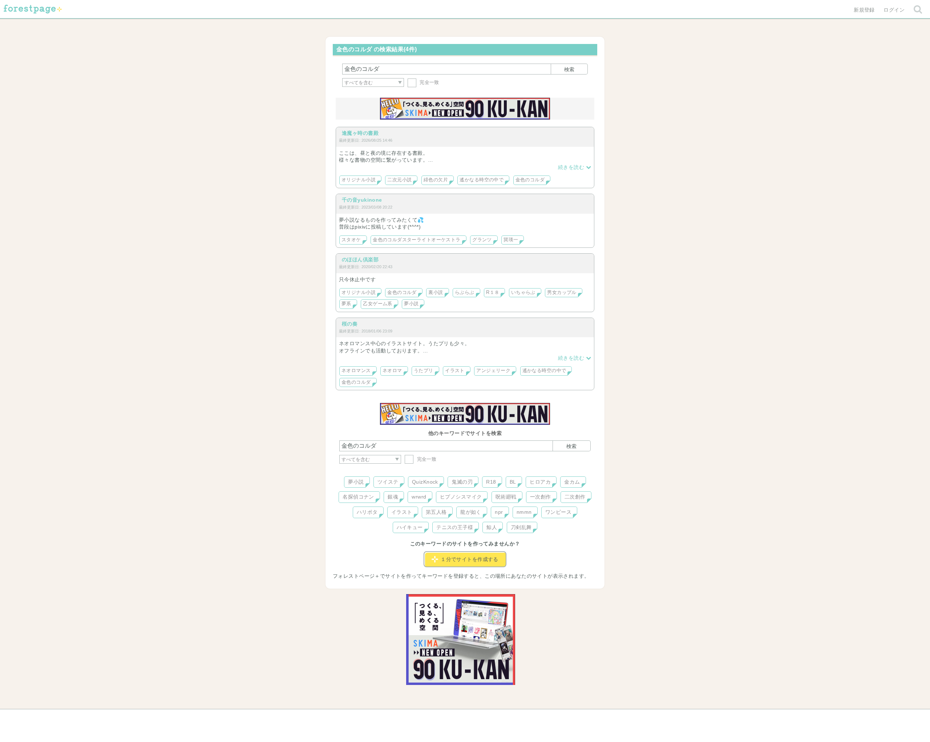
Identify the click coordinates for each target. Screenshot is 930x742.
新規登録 (864, 10)
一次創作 (540, 497)
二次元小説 (399, 179)
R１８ (492, 292)
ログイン (894, 10)
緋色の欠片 (436, 179)
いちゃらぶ (523, 292)
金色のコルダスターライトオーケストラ (417, 239)
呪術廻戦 (506, 497)
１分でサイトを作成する (469, 559)
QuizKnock (425, 482)
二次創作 (575, 497)
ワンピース (558, 512)
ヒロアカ (540, 482)
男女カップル (562, 292)
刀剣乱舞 (521, 527)
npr (499, 512)
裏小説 (435, 292)
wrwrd (419, 497)
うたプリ (423, 370)
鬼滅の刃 (462, 482)
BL (513, 482)
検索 (569, 69)
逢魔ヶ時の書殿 (360, 133)
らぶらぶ (464, 292)
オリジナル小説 (358, 179)
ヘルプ (372, 717)
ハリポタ (367, 512)
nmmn (524, 512)
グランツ (482, 239)
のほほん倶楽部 (360, 259)
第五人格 (436, 512)
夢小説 (411, 303)
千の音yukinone (362, 200)
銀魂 (393, 497)
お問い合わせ (412, 717)
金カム (572, 482)
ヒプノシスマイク (461, 497)
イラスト (455, 370)
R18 (491, 482)
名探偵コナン (358, 497)
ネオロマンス (356, 370)
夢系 (346, 303)
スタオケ (351, 239)
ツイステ (388, 482)
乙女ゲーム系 (377, 303)
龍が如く (470, 512)
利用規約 (454, 717)
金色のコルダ (530, 179)
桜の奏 (349, 324)
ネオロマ (392, 370)
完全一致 (428, 82)
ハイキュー (410, 527)
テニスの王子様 (454, 527)
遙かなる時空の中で (482, 179)
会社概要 (493, 717)
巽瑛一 (511, 239)
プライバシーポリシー (543, 717)
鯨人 (491, 527)
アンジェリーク (493, 370)
